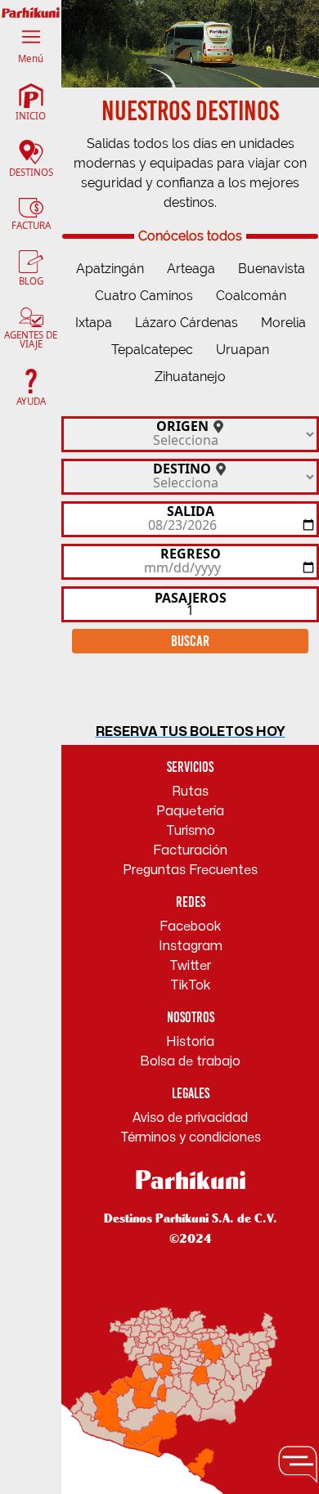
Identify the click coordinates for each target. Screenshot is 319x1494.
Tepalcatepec (152, 349)
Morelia (283, 322)
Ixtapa (93, 322)
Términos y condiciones (190, 1137)
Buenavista (271, 268)
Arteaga (191, 268)
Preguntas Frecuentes (190, 870)
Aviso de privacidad (190, 1117)
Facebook (191, 926)
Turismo (190, 830)
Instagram (190, 946)
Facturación (190, 850)
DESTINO (183, 467)
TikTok (190, 985)
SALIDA (190, 510)
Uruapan (242, 349)
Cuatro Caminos (144, 295)
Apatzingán (110, 268)
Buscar (190, 640)
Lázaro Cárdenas (186, 322)
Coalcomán (251, 295)
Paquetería (190, 811)
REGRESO (190, 552)
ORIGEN (184, 425)
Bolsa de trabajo (190, 1061)
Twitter (190, 965)
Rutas (190, 791)
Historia (190, 1041)
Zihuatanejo (190, 376)
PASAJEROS (191, 596)
